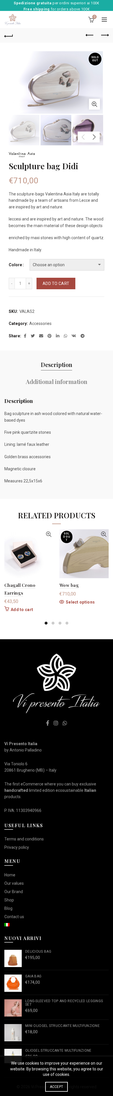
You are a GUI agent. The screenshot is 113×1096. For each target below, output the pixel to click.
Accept (56, 1087)
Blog (8, 908)
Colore (15, 264)
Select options (80, 602)
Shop (9, 900)
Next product (104, 35)
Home (9, 875)
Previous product (90, 35)
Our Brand (13, 891)
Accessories (40, 323)
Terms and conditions (24, 839)
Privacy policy (16, 847)
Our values (14, 883)
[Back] (8, 35)
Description (56, 364)
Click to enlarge (94, 104)
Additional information (56, 381)
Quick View (48, 534)
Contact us (14, 916)
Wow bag (69, 585)
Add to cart (56, 283)
